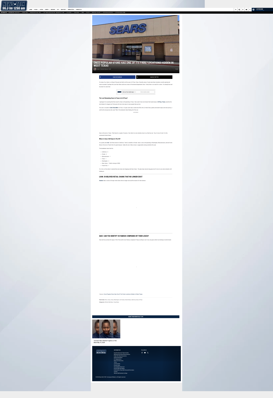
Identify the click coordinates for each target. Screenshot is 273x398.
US (120, 299)
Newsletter (71, 9)
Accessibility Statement (119, 366)
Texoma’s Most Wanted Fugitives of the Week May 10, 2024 (105, 341)
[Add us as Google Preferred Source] (239, 9)
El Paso (140, 299)
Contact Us (79, 9)
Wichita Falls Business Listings (120, 373)
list (108, 142)
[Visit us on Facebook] (142, 353)
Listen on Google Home (120, 12)
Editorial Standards (118, 357)
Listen (41, 9)
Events (46, 9)
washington (116, 299)
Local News (69, 12)
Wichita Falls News (109, 302)
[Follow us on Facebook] (243, 9)
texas (112, 299)
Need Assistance (123, 356)
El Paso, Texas (161, 102)
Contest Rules (117, 363)
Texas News (76, 12)
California (133, 299)
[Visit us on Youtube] (145, 353)
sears (137, 299)
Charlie (98, 69)
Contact (115, 371)
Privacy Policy (117, 365)
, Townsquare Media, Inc (111, 377)
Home (30, 9)
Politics (88, 12)
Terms (115, 362)
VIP (58, 9)
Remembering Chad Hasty (14, 12)
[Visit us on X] (148, 353)
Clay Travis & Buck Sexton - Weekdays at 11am (53, 12)
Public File (116, 356)
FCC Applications (117, 359)
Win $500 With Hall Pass (35, 12)
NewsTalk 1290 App (96, 12)
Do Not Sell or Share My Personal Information (124, 370)
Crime (82, 12)
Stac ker (101, 180)
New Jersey (107, 299)
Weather (53, 9)
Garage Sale (25, 12)
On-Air (35, 9)
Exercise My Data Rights (119, 368)
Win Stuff (63, 9)
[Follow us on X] (250, 9)
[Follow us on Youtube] (246, 9)
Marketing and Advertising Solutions (122, 354)
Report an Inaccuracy (118, 360)
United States (128, 299)
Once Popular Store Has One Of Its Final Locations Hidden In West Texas (123, 294)
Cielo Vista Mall (114, 107)
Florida (122, 299)
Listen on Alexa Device (108, 12)
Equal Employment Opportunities (121, 352)
